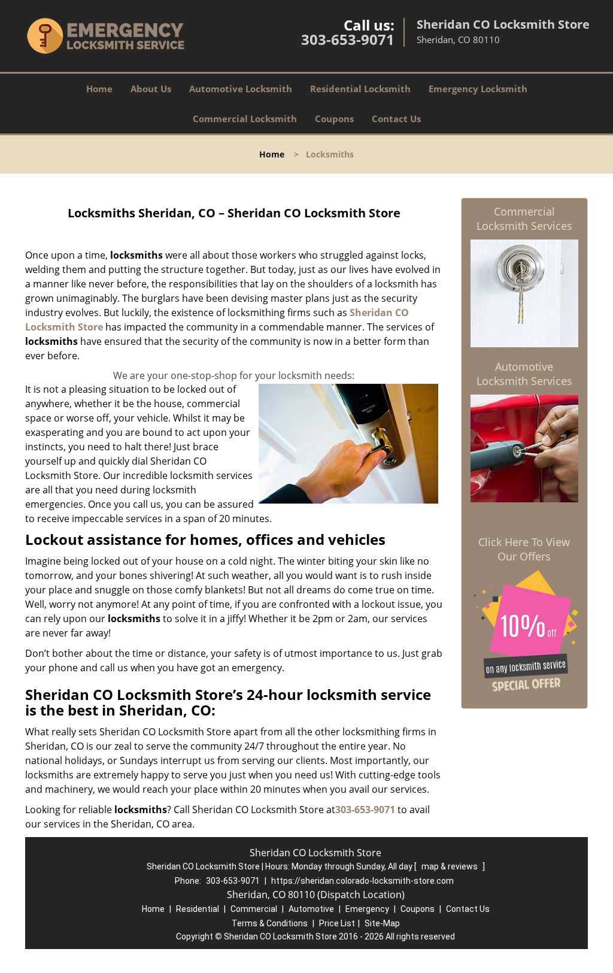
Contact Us (396, 119)
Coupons (334, 119)
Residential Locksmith (360, 89)
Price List (337, 923)
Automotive (311, 909)
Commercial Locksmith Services (524, 218)
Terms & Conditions (270, 923)
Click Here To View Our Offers (524, 549)
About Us (151, 89)
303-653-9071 (347, 39)
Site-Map (382, 923)
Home (99, 89)
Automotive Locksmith (240, 89)
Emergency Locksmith (478, 89)
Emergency (367, 909)
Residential (197, 909)
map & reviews (450, 866)
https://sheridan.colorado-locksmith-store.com (362, 881)
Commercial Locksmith (245, 119)
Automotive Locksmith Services (524, 373)
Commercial (253, 909)
